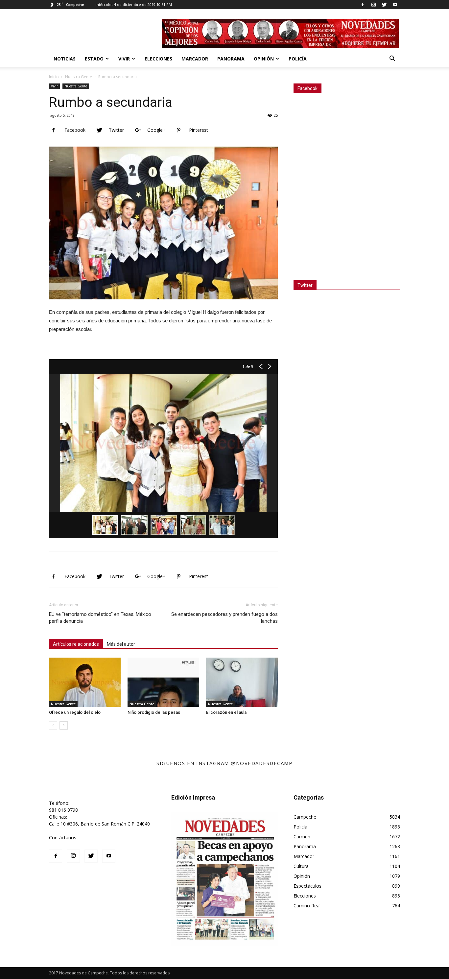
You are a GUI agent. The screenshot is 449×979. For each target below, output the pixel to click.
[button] (392, 59)
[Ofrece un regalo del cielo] (85, 682)
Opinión (264, 59)
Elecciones (158, 59)
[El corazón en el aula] (242, 682)
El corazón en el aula (226, 712)
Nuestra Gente (78, 77)
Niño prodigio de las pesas (154, 712)
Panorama (231, 59)
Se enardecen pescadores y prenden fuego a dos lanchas (224, 617)
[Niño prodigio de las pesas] (163, 682)
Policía (298, 59)
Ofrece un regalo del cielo (75, 712)
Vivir (124, 59)
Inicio (54, 77)
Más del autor (121, 644)
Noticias (65, 59)
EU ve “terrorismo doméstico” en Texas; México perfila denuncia (100, 617)
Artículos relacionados (76, 644)
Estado (94, 59)
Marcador (194, 59)
